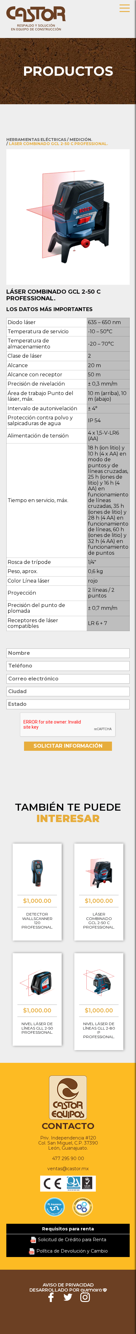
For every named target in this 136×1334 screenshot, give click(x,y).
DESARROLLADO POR (55, 1290)
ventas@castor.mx (68, 1168)
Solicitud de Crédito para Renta (72, 1239)
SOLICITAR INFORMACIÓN (68, 746)
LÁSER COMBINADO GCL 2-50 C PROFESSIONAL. (58, 143)
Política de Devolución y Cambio (72, 1251)
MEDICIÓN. (81, 139)
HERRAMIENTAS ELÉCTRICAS (36, 139)
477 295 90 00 (68, 1158)
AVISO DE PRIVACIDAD (68, 1285)
